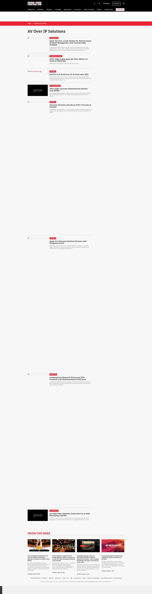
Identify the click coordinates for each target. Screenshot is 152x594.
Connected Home (55, 86)
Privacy (84, 578)
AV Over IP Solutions (40, 23)
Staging (49, 10)
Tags (71, 578)
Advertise (51, 578)
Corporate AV (54, 38)
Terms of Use (65, 578)
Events (99, 10)
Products (31, 10)
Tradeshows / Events (55, 56)
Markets (40, 10)
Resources (67, 10)
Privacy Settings (118, 578)
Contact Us (44, 578)
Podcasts (77, 10)
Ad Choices (58, 578)
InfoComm (53, 374)
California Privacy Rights (93, 578)
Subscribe (116, 3)
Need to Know (89, 10)
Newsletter (106, 3)
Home (29, 23)
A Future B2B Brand (35, 578)
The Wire (58, 10)
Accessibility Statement (106, 578)
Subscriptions (77, 578)
